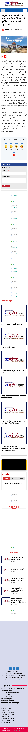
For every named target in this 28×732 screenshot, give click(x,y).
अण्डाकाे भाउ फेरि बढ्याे (8, 347)
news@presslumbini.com (17, 680)
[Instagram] (17, 668)
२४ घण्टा (6, 479)
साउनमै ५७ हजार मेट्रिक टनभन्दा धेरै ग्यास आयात (13, 371)
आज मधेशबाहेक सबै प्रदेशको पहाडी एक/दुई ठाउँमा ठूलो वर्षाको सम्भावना (13, 422)
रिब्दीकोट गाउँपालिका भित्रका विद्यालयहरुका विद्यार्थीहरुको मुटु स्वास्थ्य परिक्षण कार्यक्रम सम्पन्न (13, 448)
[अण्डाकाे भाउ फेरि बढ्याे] (14, 336)
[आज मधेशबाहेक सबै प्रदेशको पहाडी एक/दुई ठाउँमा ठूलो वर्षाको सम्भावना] (14, 410)
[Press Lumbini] (14, 3)
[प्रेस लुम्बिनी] (2, 30)
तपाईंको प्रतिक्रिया (6, 176)
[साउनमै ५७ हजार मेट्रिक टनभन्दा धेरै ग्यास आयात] (14, 360)
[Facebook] (10, 668)
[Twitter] (14, 668)
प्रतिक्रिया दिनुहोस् (6, 186)
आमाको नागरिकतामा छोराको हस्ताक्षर (12, 324)
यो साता (14, 479)
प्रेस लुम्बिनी (7, 29)
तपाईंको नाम (5, 171)
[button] (25, 10)
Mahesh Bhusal (16, 731)
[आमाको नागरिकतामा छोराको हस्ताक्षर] (14, 313)
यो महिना (22, 479)
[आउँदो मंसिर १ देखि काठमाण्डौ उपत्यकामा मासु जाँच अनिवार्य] (14, 385)
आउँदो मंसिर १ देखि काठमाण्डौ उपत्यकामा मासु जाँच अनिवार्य (13, 397)
